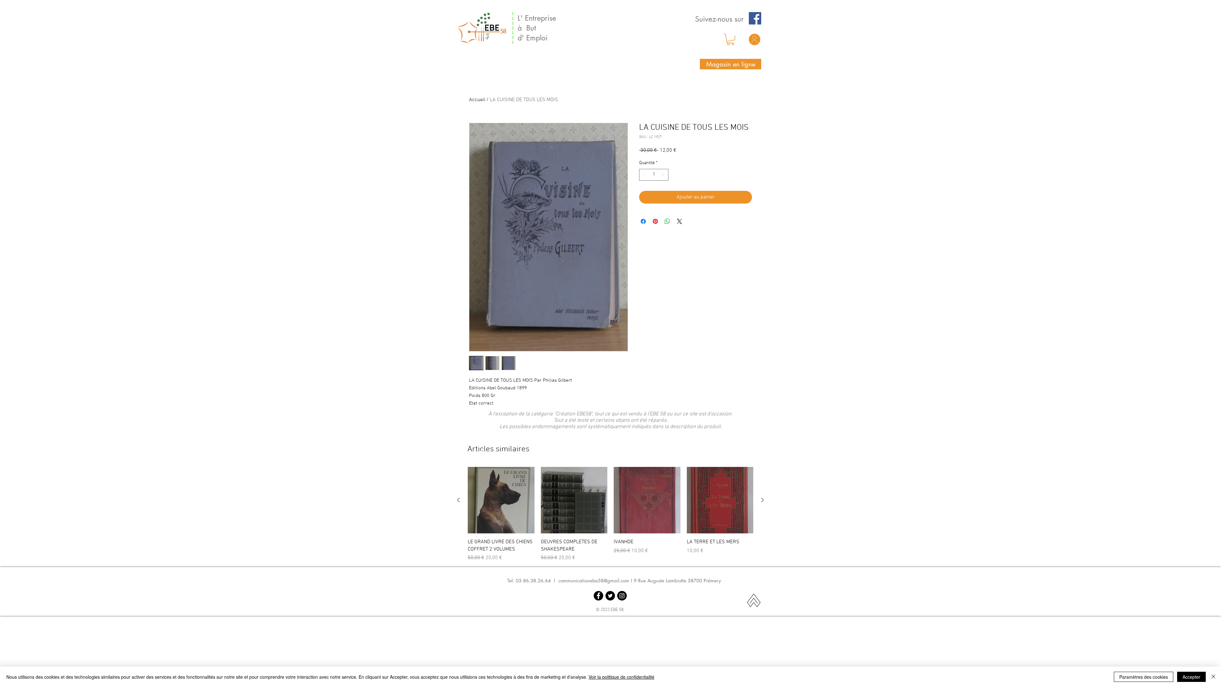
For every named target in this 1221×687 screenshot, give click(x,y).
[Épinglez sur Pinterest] (655, 221)
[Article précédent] (458, 500)
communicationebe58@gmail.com (593, 581)
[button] (730, 39)
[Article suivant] (762, 500)
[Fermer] (1213, 677)
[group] (610, 514)
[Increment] (663, 174)
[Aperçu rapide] (501, 500)
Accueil (477, 100)
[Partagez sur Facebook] (643, 221)
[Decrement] (644, 174)
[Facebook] (755, 18)
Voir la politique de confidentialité (621, 677)
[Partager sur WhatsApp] (667, 221)
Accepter (1191, 677)
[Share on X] (679, 221)
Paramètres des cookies (1143, 677)
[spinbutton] (653, 174)
